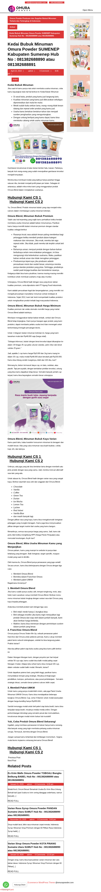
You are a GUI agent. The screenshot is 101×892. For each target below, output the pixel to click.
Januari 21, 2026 (17, 784)
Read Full (13, 801)
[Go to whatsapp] (6, 885)
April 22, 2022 (16, 71)
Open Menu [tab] (88, 10)
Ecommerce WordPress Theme (41, 882)
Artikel (12, 27)
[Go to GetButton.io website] (6, 889)
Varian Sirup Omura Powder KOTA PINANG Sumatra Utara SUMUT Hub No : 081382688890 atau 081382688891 (34, 847)
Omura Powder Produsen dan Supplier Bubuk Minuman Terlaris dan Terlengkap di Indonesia (33, 19)
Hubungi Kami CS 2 (26, 202)
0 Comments (40, 784)
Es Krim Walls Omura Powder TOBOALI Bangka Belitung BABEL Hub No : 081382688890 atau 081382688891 (34, 776)
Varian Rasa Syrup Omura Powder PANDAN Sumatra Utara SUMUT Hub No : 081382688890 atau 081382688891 (34, 812)
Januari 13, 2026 (17, 855)
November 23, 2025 (18, 819)
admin (30, 71)
